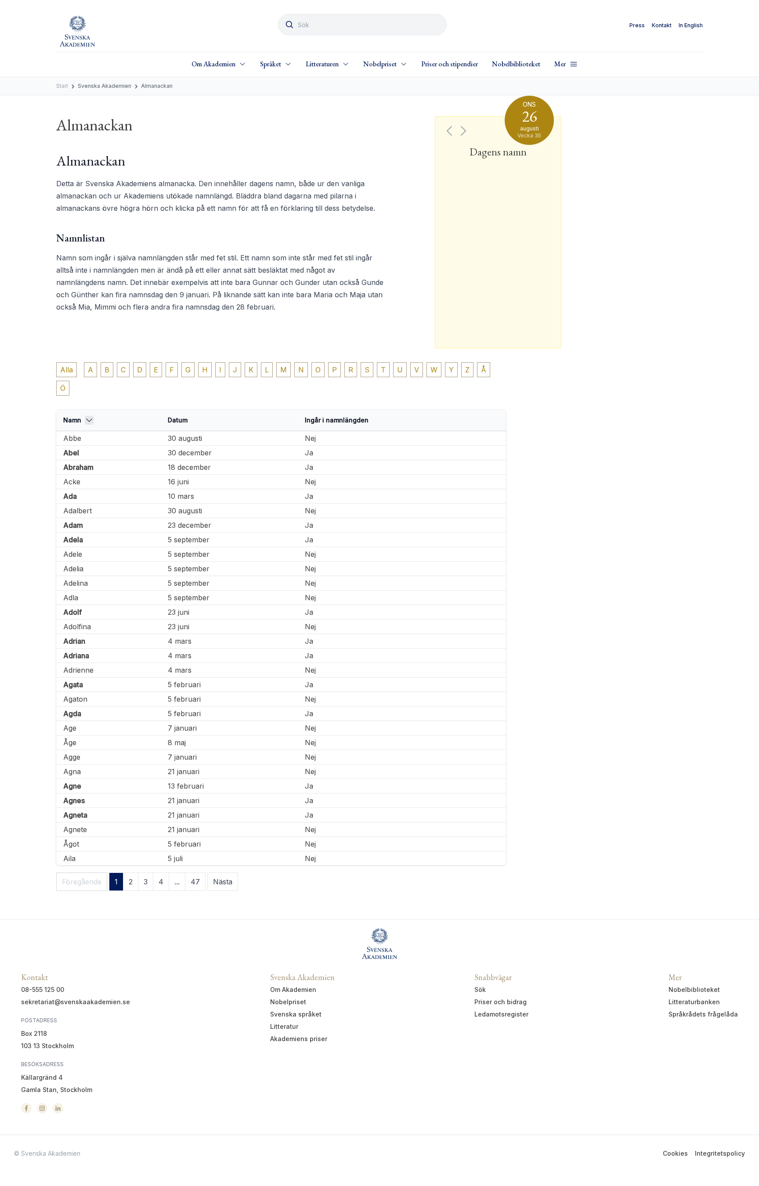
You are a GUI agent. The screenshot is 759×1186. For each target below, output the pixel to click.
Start (62, 86)
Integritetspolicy (720, 1153)
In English (691, 25)
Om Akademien (293, 989)
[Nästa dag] (463, 131)
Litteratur (284, 1026)
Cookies (675, 1153)
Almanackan (157, 86)
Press (637, 25)
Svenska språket (296, 1014)
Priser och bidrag (500, 1002)
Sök (480, 989)
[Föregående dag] (449, 131)
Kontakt (662, 25)
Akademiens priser (298, 1038)
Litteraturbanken (694, 1002)
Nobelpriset (288, 1002)
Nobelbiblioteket (516, 63)
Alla (66, 369)
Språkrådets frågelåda (703, 1014)
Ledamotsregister (501, 1014)
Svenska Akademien (104, 86)
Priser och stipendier (449, 63)
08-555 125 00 (42, 989)
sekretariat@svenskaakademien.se (75, 1002)
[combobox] (362, 24)
